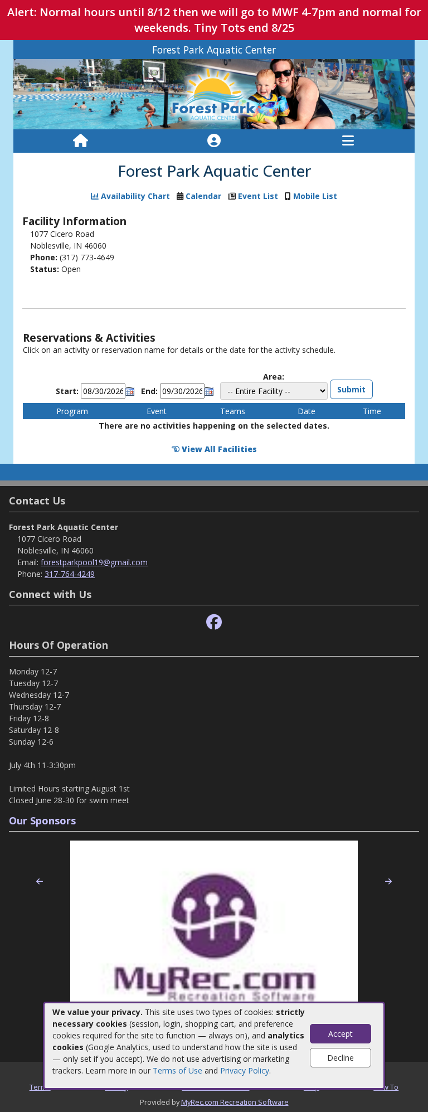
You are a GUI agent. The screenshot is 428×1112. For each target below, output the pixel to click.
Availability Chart (134, 196)
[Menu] (348, 141)
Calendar (203, 196)
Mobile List (315, 196)
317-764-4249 (70, 574)
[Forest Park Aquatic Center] (214, 93)
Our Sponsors (42, 820)
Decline (340, 1057)
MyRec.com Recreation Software (235, 1102)
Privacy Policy (244, 1070)
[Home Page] (80, 141)
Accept (340, 1033)
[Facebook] (214, 622)
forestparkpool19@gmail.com (94, 562)
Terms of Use (177, 1070)
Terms (40, 1087)
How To (385, 1087)
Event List (258, 196)
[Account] (214, 141)
